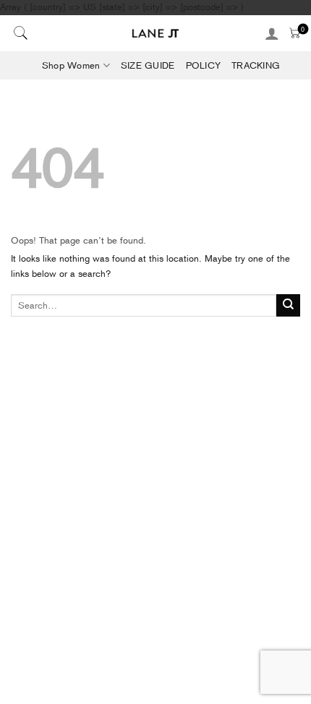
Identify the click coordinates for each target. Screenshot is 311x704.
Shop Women (71, 65)
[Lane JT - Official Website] (156, 33)
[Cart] (294, 33)
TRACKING (255, 65)
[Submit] (288, 305)
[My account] (272, 33)
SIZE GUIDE (148, 65)
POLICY (203, 65)
